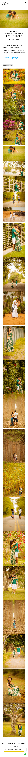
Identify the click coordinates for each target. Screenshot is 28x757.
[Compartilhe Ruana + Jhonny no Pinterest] (17, 746)
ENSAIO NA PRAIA (7, 65)
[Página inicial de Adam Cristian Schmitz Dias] (9, 4)
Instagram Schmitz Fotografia (10, 57)
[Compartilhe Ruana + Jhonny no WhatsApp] (12, 746)
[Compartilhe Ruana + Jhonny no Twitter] (15, 746)
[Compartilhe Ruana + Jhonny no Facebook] (10, 746)
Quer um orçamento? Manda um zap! (13, 749)
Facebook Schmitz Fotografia (10, 58)
